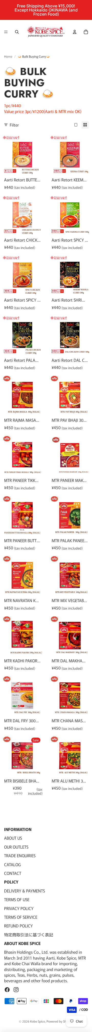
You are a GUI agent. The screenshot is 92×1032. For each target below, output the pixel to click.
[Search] (16, 32)
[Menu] (6, 32)
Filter (14, 125)
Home (8, 56)
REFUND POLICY (18, 926)
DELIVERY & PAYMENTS (24, 890)
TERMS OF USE (16, 899)
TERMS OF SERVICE (20, 917)
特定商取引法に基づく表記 (28, 934)
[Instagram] (16, 990)
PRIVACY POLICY (18, 908)
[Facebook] (7, 990)
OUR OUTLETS (16, 847)
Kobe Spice (37, 1021)
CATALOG (12, 864)
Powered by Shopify (60, 1021)
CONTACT (12, 873)
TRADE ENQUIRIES (20, 855)
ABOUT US (13, 838)
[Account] (74, 32)
